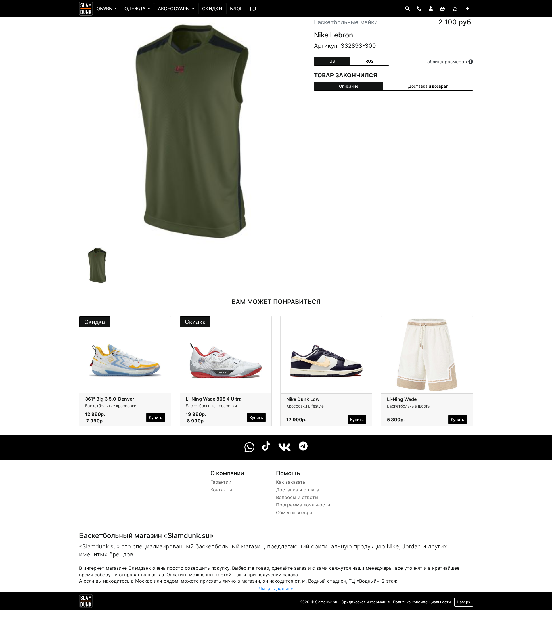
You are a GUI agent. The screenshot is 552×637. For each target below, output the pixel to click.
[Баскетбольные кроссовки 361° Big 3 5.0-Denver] (125, 354)
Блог (236, 9)
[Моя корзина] (442, 8)
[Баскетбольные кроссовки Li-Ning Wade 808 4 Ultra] (225, 354)
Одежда (135, 9)
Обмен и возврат (295, 512)
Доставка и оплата (297, 490)
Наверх (463, 602)
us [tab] (332, 61)
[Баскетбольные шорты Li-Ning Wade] (427, 354)
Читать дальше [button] (276, 589)
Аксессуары (174, 9)
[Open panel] (407, 8)
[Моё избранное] (454, 8)
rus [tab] (369, 61)
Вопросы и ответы (297, 497)
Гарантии (220, 482)
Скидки (212, 9)
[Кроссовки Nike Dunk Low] (326, 354)
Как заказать (290, 482)
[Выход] (467, 8)
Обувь (105, 9)
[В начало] (86, 602)
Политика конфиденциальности (422, 602)
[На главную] (86, 9)
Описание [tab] (348, 86)
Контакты (221, 490)
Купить (155, 417)
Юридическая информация (365, 602)
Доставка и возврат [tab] (428, 86)
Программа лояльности (303, 505)
